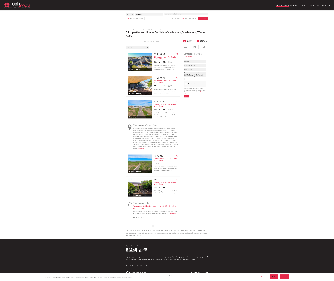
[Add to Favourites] (177, 54)
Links (178, 259)
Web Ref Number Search (136, 18)
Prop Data (143, 272)
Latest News (187, 257)
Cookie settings (263, 277)
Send (186, 96)
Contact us (166, 259)
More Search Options (190, 18)
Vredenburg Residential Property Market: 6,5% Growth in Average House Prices (154, 207)
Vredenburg (157, 29)
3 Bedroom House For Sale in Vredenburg (165, 57)
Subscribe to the (194, 79)
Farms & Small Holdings (158, 257)
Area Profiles (180, 257)
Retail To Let (138, 257)
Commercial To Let (192, 256)
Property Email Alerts (131, 259)
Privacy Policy (194, 259)
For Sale (151, 29)
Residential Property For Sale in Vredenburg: (137, 265)
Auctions (174, 257)
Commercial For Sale (182, 256)
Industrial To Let (130, 257)
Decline (274, 277)
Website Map (173, 259)
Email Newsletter (199, 79)
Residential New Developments (168, 256)
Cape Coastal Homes (138, 29)
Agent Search (159, 259)
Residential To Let (156, 256)
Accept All (284, 277)
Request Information (185, 259)
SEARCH (204, 18)
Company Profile (151, 259)
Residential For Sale (145, 256)
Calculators (202, 257)
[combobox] (186, 14)
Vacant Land (168, 257)
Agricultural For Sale (147, 257)
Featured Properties (135, 256)
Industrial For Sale (202, 256)
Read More (141, 148)
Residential (146, 29)
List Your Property (141, 259)
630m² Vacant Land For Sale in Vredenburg (165, 159)
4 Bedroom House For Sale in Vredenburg (165, 81)
